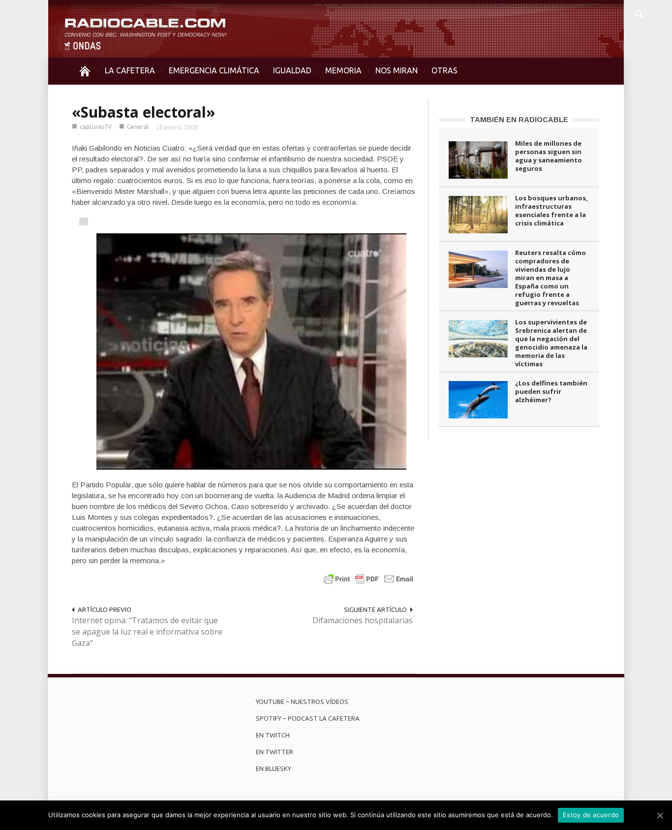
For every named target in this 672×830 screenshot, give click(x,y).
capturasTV (96, 127)
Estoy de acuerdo (591, 815)
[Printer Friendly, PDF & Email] (368, 578)
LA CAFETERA (130, 70)
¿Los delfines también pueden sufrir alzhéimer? (551, 391)
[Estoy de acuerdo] (660, 815)
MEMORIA (343, 70)
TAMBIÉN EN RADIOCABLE (519, 119)
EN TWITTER (274, 751)
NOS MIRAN (396, 70)
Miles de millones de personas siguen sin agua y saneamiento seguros (548, 156)
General (138, 127)
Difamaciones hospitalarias (362, 620)
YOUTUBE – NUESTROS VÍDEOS (302, 701)
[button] (638, 13)
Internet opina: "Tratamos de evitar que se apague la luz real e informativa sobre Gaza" (147, 631)
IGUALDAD (292, 70)
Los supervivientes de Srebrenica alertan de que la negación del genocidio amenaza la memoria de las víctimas (551, 343)
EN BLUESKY (273, 768)
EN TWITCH (273, 735)
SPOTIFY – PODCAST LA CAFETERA (308, 718)
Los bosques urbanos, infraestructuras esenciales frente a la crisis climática (551, 210)
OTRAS (444, 70)
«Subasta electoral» (143, 112)
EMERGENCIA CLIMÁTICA (214, 70)
